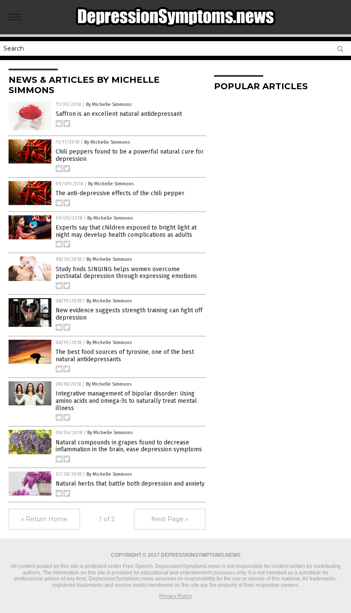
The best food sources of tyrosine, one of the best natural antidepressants (125, 355)
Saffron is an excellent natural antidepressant (119, 114)
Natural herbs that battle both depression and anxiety (130, 483)
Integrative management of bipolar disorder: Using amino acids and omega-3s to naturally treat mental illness (126, 401)
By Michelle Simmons (108, 104)
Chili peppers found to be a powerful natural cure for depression (130, 155)
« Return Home (44, 519)
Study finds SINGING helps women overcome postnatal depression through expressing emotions (126, 273)
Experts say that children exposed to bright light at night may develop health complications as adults (126, 231)
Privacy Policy (175, 596)
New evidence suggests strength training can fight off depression (129, 314)
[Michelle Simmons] (175, 28)
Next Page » (169, 519)
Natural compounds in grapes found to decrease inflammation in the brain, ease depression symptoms (129, 446)
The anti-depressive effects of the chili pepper (120, 193)
